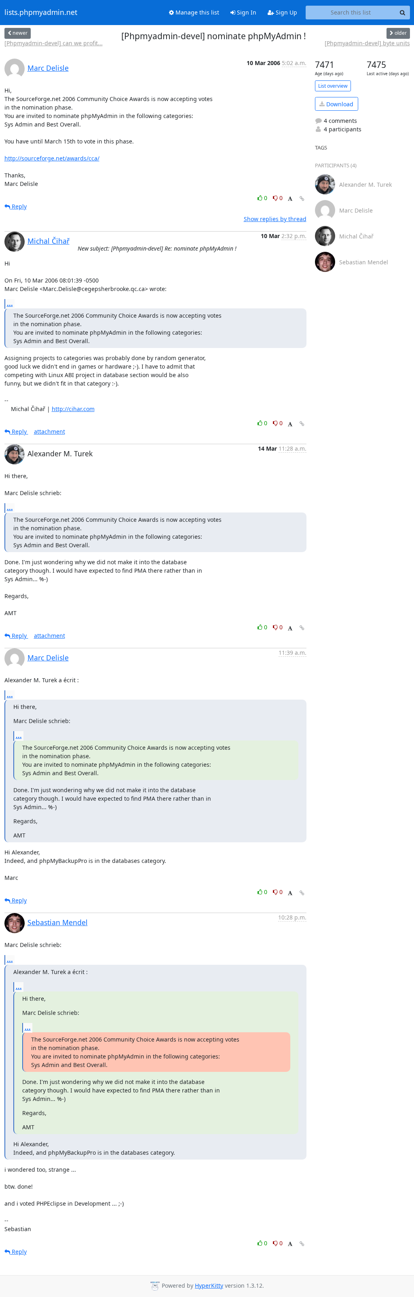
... (10, 303)
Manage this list (196, 12)
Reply (18, 206)
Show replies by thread (275, 219)
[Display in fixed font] (290, 199)
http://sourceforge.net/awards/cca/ (51, 158)
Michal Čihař (48, 241)
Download (339, 104)
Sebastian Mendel (57, 922)
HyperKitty (209, 1285)
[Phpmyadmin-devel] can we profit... (53, 43)
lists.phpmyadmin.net (40, 12)
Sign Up (285, 12)
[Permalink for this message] (302, 198)
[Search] (402, 12)
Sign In (245, 12)
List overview (333, 85)
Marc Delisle (48, 68)
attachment (49, 431)
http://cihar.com (73, 409)
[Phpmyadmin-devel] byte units (367, 43)
